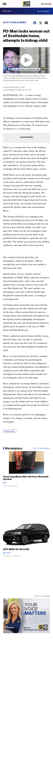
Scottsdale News (14, 22)
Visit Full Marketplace (41, 448)
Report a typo (10, 431)
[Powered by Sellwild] (46, 596)
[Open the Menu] (4, 4)
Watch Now (45, 4)
